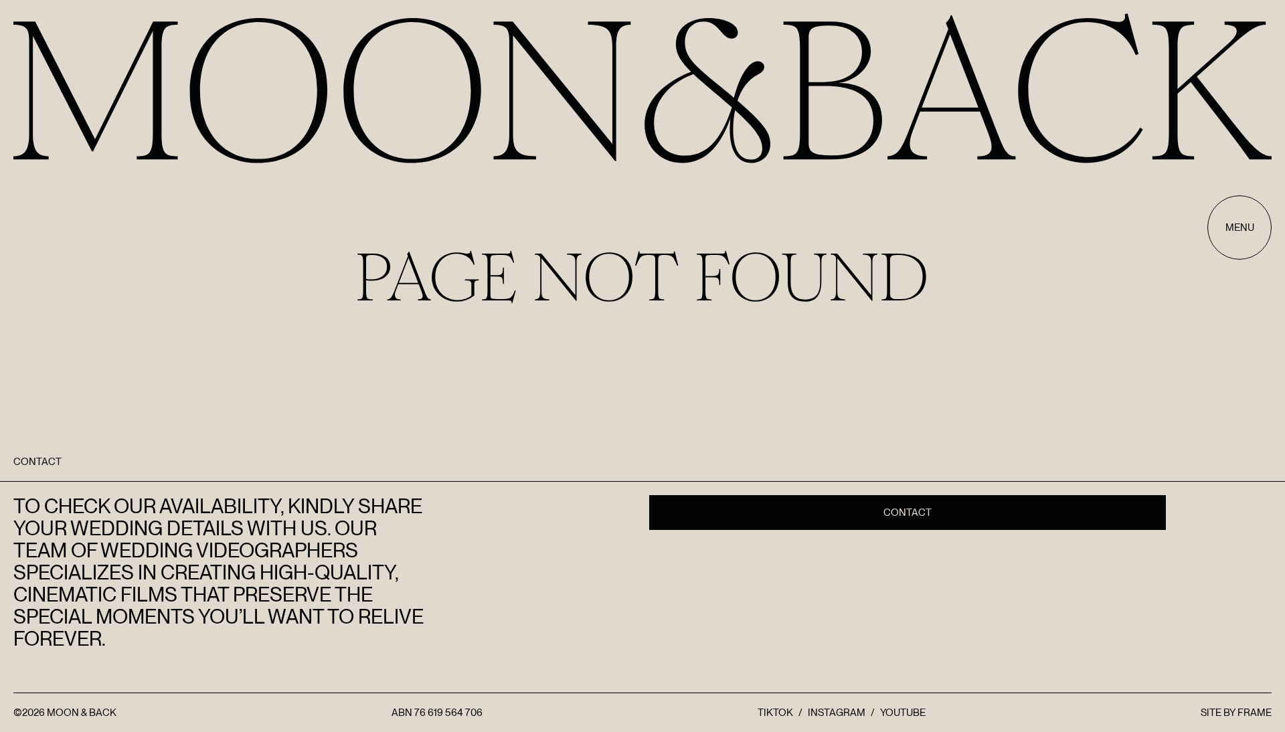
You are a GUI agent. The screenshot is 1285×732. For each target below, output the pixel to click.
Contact (907, 513)
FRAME (1254, 713)
